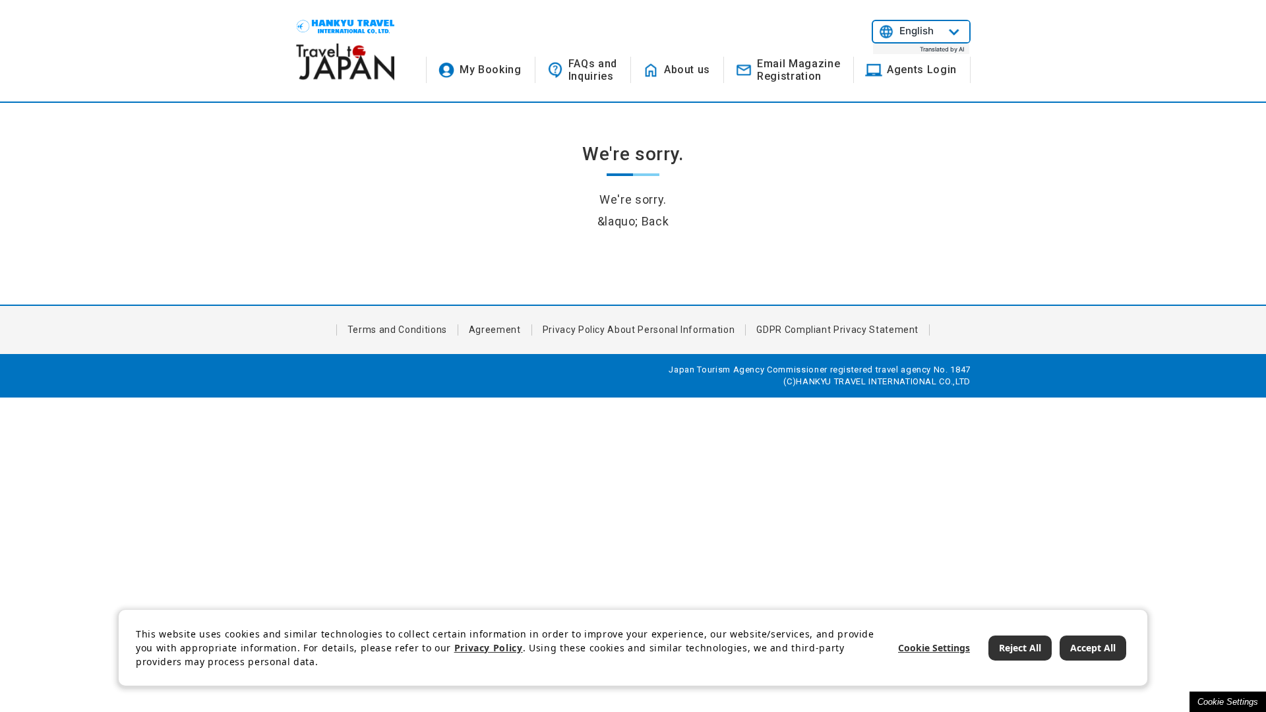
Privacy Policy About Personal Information (639, 329)
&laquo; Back (633, 221)
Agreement (495, 329)
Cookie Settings (1227, 702)
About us (687, 69)
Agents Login (922, 69)
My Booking (491, 69)
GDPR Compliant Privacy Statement (837, 329)
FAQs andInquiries (592, 69)
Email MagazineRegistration (798, 69)
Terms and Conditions (397, 329)
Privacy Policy (488, 647)
